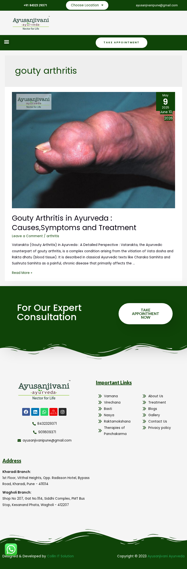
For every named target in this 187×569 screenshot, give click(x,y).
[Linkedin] (35, 412)
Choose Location (85, 5)
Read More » (22, 273)
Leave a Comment (27, 236)
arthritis (53, 236)
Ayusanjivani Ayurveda (166, 556)
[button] (6, 41)
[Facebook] (26, 412)
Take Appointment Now (145, 313)
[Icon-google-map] (53, 412)
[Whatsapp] (44, 412)
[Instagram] (62, 412)
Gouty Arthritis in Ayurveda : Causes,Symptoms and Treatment (74, 223)
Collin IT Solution (60, 556)
